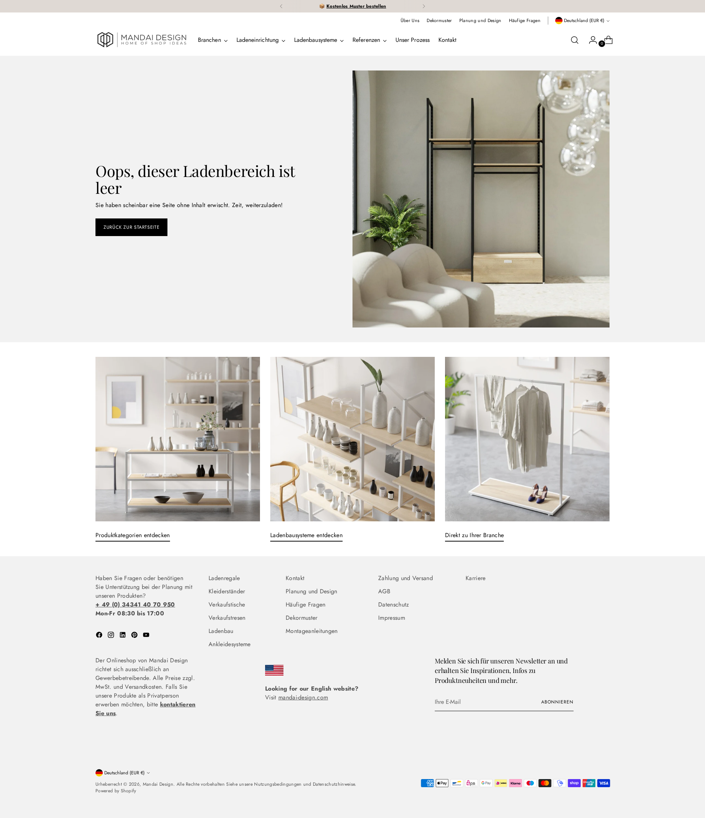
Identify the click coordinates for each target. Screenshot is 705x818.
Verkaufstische (227, 604)
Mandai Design (158, 784)
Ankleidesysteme (230, 644)
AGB (384, 591)
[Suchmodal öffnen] (574, 40)
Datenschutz (393, 604)
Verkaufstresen (227, 618)
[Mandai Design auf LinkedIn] (123, 636)
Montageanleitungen (312, 631)
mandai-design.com (303, 697)
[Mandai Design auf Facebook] (99, 636)
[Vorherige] (281, 6)
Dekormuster (302, 618)
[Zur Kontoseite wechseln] (590, 40)
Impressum (391, 618)
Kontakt (295, 578)
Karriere (476, 578)
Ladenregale (224, 578)
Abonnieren (557, 702)
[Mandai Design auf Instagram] (111, 636)
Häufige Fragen (305, 604)
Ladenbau (221, 631)
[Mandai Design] (141, 40)
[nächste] (424, 6)
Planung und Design (311, 591)
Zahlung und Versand (405, 578)
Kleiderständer (227, 591)
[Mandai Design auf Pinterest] (135, 636)
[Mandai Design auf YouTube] (146, 636)
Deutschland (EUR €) (584, 20)
